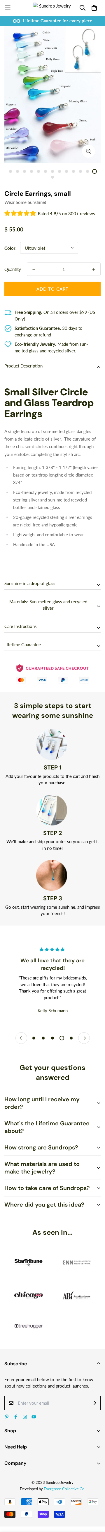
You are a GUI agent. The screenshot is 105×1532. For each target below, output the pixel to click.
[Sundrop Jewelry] (52, 8)
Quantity (12, 269)
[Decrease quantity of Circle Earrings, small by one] (34, 269)
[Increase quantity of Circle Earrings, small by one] (93, 269)
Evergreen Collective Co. (64, 1488)
